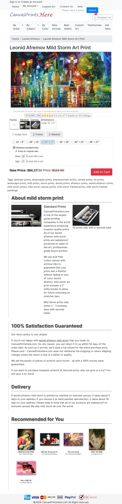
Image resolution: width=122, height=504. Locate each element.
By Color (45, 27)
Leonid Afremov (31, 38)
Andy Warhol (27, 482)
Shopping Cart (103, 16)
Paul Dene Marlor (50, 454)
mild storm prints (17, 186)
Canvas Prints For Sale (31, 15)
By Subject (31, 27)
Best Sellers (68, 27)
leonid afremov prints (101, 183)
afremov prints (79, 183)
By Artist (16, 27)
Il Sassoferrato (27, 454)
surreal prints (85, 179)
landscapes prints (42, 179)
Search (92, 10)
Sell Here (107, 27)
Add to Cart (101, 172)
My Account (29, 5)
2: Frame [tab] (38, 134)
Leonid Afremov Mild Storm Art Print (64, 38)
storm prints (47, 183)
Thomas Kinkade (74, 454)
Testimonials (94, 25)
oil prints (99, 179)
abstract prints (22, 179)
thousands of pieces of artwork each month (44, 360)
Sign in (13, 1)
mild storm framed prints (71, 186)
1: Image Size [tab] (19, 134)
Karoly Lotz (98, 454)
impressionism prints (64, 179)
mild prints (33, 183)
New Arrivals (56, 27)
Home (15, 6)
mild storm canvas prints (42, 186)
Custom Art (48, 6)
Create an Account (31, 1)
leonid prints (63, 183)
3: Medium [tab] (54, 134)
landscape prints (16, 183)
